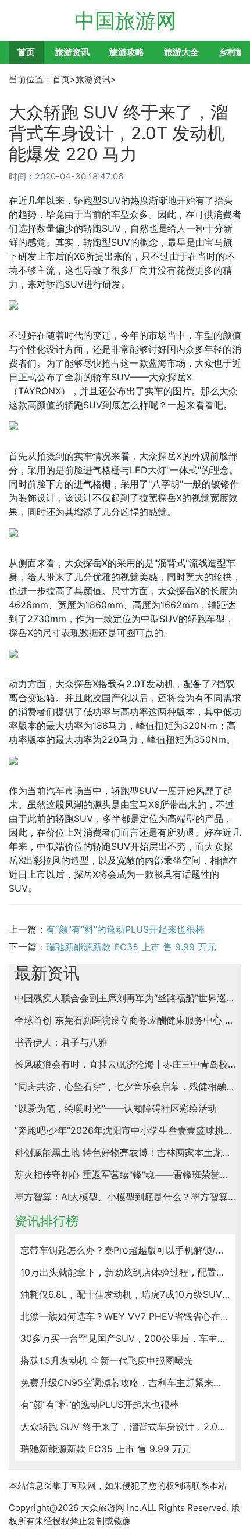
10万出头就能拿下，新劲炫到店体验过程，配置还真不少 (125, 1272)
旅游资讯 (72, 52)
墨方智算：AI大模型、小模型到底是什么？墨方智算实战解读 (125, 1196)
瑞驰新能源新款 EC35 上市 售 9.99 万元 (131, 947)
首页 (26, 52)
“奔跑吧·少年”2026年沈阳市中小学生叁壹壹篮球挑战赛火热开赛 (125, 1130)
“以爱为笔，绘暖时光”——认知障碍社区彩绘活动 (116, 1108)
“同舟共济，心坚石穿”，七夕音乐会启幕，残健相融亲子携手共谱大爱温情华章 (125, 1086)
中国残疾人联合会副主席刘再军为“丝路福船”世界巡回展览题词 (125, 998)
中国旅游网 (125, 20)
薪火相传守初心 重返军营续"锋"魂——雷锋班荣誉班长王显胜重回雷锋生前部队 (125, 1174)
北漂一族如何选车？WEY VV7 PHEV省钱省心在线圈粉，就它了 (125, 1316)
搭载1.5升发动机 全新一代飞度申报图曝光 (106, 1360)
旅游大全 (181, 52)
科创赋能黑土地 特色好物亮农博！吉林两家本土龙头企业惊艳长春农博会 (125, 1152)
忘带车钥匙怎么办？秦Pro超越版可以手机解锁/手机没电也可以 (125, 1250)
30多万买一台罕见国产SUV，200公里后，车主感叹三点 (125, 1338)
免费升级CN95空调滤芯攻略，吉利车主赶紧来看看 (125, 1382)
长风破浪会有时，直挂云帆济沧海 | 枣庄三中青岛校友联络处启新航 (125, 1064)
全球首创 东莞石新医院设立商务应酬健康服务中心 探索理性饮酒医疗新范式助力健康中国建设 (125, 1020)
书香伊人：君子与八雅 (61, 1042)
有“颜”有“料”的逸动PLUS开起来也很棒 (125, 929)
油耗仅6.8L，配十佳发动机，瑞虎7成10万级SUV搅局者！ (125, 1294)
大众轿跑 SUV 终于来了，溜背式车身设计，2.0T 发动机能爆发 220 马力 (125, 1426)
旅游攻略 (126, 52)
